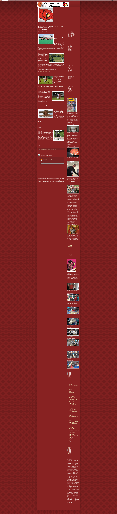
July (69, 439)
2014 (68, 451)
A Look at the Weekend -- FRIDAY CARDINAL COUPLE (73, 406)
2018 (68, 447)
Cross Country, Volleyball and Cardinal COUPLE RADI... (73, 427)
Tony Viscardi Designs (70, 254)
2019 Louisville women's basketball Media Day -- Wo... (73, 384)
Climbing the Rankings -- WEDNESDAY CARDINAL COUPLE (73, 422)
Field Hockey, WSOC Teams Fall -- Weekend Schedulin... (73, 394)
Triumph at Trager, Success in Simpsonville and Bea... (72, 401)
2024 (68, 374)
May (69, 441)
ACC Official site (70, 245)
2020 (68, 378)
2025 (68, 373)
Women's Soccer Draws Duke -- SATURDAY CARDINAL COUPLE (73, 404)
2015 (68, 450)
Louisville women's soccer (53, 149)
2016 (68, 449)
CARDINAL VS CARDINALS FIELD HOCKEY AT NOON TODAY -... (73, 411)
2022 (68, 376)
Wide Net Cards (70, 255)
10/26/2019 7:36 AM (49, 159)
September (70, 437)
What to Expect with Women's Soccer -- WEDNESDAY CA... (73, 386)
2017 (68, 448)
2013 (68, 452)
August (70, 438)
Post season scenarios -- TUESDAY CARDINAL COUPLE (73, 399)
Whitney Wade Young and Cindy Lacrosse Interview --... (73, 396)
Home (51, 185)
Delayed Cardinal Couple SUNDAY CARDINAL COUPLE (73, 403)
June (69, 440)
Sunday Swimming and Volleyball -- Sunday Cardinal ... (73, 415)
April (69, 442)
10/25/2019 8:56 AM (44, 154)
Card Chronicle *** (70, 246)
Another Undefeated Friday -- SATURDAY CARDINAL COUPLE (73, 429)
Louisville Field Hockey (47, 149)
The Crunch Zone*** (70, 253)
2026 (68, 372)
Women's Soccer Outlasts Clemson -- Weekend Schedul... (73, 418)
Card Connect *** (70, 247)
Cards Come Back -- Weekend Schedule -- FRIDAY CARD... (74, 430)
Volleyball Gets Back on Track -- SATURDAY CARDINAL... (72, 392)
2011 (68, 454)
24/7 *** (69, 244)
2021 (68, 377)
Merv (41, 154)
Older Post (63, 185)
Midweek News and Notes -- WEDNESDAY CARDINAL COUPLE (73, 398)
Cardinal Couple (45, 159)
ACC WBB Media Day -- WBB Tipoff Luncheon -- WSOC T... (73, 432)
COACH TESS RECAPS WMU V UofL (45, 71)
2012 (68, 453)
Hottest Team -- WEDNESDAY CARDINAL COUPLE (72, 434)
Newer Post (40, 185)
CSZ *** (69, 248)
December (70, 380)
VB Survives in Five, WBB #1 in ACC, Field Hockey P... (73, 408)
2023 (68, 375)
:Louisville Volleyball (42, 149)
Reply (41, 156)
